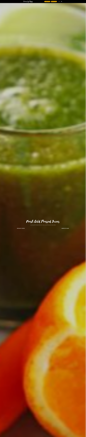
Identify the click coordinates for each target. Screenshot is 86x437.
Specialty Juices (53, 1)
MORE (59, 1)
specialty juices (21, 228)
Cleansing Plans (47, 1)
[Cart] (61, 1)
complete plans (65, 228)
